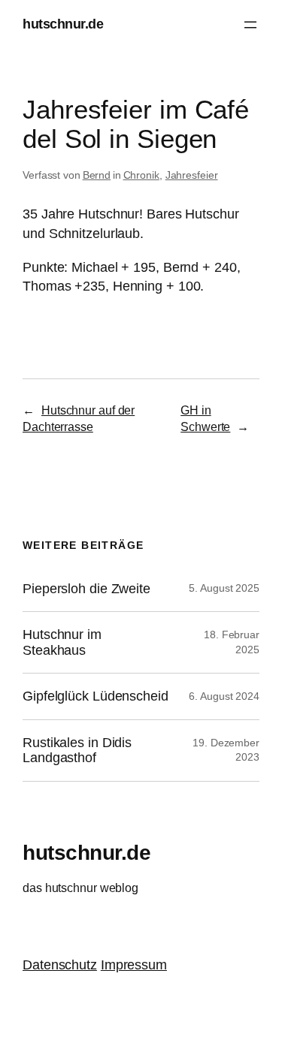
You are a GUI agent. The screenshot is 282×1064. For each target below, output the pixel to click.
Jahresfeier (191, 175)
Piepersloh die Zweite (86, 588)
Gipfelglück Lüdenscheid (95, 696)
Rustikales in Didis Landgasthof (77, 750)
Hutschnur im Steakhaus (62, 642)
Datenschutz (60, 964)
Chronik (141, 175)
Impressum (134, 964)
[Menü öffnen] (250, 25)
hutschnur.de (63, 24)
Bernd (97, 175)
